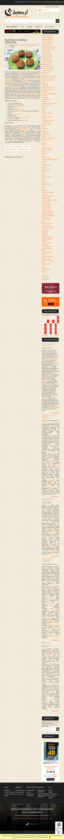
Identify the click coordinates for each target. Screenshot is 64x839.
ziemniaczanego (49, 375)
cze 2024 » (56, 335)
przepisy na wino (46, 53)
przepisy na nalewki (47, 60)
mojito (51, 481)
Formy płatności (30, 790)
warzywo (56, 523)
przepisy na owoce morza (49, 47)
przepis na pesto (46, 177)
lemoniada (45, 84)
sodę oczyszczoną (21, 128)
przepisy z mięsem (47, 54)
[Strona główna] (16, 12)
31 (55, 332)
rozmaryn (53, 460)
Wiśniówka (44, 423)
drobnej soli (16, 108)
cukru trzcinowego (17, 114)
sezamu (44, 551)
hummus (44, 115)
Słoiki (43, 250)
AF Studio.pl (37, 832)
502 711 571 (61, 3)
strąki (52, 519)
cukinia (44, 101)
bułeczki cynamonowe (48, 227)
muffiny (44, 118)
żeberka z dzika (46, 157)
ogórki (49, 685)
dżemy (45, 358)
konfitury (50, 358)
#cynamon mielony (35, 146)
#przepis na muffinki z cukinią (24, 152)
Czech (52, 364)
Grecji (44, 582)
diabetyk (44, 171)
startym (50, 636)
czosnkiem (28, 79)
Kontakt (50, 790)
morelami (48, 350)
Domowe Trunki (46, 242)
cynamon (32, 128)
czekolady (27, 94)
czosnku (52, 551)
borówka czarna (46, 122)
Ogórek (44, 648)
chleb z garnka (46, 202)
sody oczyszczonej (18, 106)
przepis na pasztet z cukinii (49, 103)
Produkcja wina (46, 264)
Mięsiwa (44, 254)
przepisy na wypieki (26, 45)
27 (45, 332)
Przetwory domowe (47, 252)
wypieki (44, 272)
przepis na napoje (47, 62)
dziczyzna (44, 153)
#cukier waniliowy (10, 152)
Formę (24, 125)
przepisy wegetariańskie (48, 49)
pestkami (50, 625)
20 (45, 329)
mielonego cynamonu (18, 109)
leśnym (54, 467)
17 (55, 325)
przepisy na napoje (47, 39)
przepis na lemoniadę (48, 78)
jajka (21, 129)
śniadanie (44, 95)
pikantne (51, 554)
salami (44, 186)
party (43, 142)
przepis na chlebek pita (48, 138)
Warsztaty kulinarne (47, 260)
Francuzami (45, 517)
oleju (20, 111)
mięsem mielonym (54, 635)
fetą (53, 593)
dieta (43, 126)
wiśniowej (51, 480)
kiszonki (44, 167)
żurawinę (36, 94)
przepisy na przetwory (48, 68)
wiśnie (44, 130)
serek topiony (45, 277)
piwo (43, 266)
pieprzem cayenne (47, 537)
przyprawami (8, 79)
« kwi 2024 (44, 335)
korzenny (45, 701)
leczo (50, 630)
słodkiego (10, 81)
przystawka (45, 128)
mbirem (52, 540)
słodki (27, 81)
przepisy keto (45, 72)
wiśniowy (49, 435)
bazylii (57, 603)
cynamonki (45, 229)
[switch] (58, 833)
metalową (34, 141)
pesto (43, 179)
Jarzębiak (44, 235)
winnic (54, 356)
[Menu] (61, 822)
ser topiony (45, 275)
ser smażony (45, 279)
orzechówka (45, 85)
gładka (23, 132)
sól (27, 128)
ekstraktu (21, 117)
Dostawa (29, 792)
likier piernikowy (47, 210)
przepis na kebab (46, 148)
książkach (16, 87)
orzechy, (18, 94)
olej (24, 129)
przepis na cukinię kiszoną (49, 93)
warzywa (50, 621)
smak (19, 77)
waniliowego (27, 117)
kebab (43, 151)
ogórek (49, 655)
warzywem (37, 74)
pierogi (54, 358)
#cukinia (26, 146)
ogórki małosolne (47, 165)
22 (50, 329)
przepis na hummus (47, 113)
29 (50, 332)
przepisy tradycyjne (47, 35)
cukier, (27, 129)
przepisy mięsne (46, 58)
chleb (30, 81)
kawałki (23, 94)
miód (43, 163)
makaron (49, 597)
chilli (43, 155)
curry (51, 687)
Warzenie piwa (46, 258)
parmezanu (50, 616)
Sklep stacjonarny (52, 794)
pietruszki (48, 603)
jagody (32, 94)
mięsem (51, 587)
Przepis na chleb (46, 208)
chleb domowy (46, 204)
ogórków (46, 682)
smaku (23, 76)
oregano (34, 79)
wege (43, 111)
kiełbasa (44, 74)
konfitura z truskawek (48, 192)
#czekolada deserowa (11, 149)
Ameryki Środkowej (47, 509)
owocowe (49, 367)
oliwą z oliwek (55, 622)
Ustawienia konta (20, 792)
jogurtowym (47, 618)
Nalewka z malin (46, 248)
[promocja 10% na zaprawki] (23, 31)
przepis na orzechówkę (48, 87)
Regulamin (7, 790)
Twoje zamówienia (20, 790)
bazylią (38, 79)
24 (55, 329)
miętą (54, 478)
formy (33, 136)
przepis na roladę (46, 124)
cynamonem (50, 385)
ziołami (49, 453)
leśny (49, 463)
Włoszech (52, 582)
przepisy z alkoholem (48, 37)
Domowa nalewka (47, 246)
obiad (43, 175)
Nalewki (44, 241)
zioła (57, 466)
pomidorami (24, 80)
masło (48, 388)
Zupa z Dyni (45, 231)
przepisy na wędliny (47, 66)
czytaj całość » (55, 412)
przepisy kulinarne (47, 41)
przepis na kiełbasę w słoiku (49, 76)
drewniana (27, 98)
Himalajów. (49, 651)
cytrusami (54, 453)
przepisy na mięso (47, 56)
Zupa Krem (45, 233)
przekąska (45, 97)
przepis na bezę (46, 169)
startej (13, 118)
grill (43, 146)
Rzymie (55, 654)
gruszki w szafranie (47, 237)
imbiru (48, 551)
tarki (10, 134)
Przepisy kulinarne (47, 256)
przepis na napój (46, 140)
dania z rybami (46, 51)
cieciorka (44, 182)
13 (45, 325)
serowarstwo (45, 268)
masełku (50, 545)
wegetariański (46, 99)
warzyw (51, 575)
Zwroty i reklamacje (10, 792)
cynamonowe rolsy (47, 223)
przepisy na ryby (46, 45)
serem (51, 605)
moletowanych (51, 407)
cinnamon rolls (46, 225)
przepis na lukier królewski (49, 200)
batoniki (44, 109)
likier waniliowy (46, 217)
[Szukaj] (57, 21)
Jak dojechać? (51, 796)
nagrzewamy (13, 125)
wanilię (36, 129)
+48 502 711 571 (33, 824)
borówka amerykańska (48, 120)
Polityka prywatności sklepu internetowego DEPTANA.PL (42, 795)
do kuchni (44, 190)
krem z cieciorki (46, 184)
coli (54, 487)
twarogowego (48, 379)
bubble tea (44, 144)
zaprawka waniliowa (47, 213)
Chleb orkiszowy (46, 206)
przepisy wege (46, 64)
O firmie (50, 798)
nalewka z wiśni (46, 134)
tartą (58, 529)
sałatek (43, 526)
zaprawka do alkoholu (48, 211)
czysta (15, 139)
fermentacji (49, 678)
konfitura (44, 194)
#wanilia (8, 146)
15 (50, 325)
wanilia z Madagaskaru (48, 215)
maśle (44, 384)
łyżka (32, 98)
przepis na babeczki (47, 116)
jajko (12, 112)
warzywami (8, 85)
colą (50, 484)
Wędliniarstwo (46, 270)
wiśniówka (45, 132)
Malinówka (45, 244)
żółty (51, 700)
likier (43, 221)
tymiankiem (8, 80)
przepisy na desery (47, 43)
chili (58, 535)
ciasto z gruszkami (47, 239)
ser (42, 273)
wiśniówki (54, 464)
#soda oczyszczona (24, 149)
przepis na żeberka (47, 149)
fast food (44, 136)
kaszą (56, 587)
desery (43, 180)
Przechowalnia (19, 794)
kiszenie (55, 674)
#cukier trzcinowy (16, 146)
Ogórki (50, 664)
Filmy (43, 262)
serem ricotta (54, 608)
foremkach (7, 141)
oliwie (45, 586)
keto (43, 173)
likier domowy (46, 219)
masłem (50, 529)
